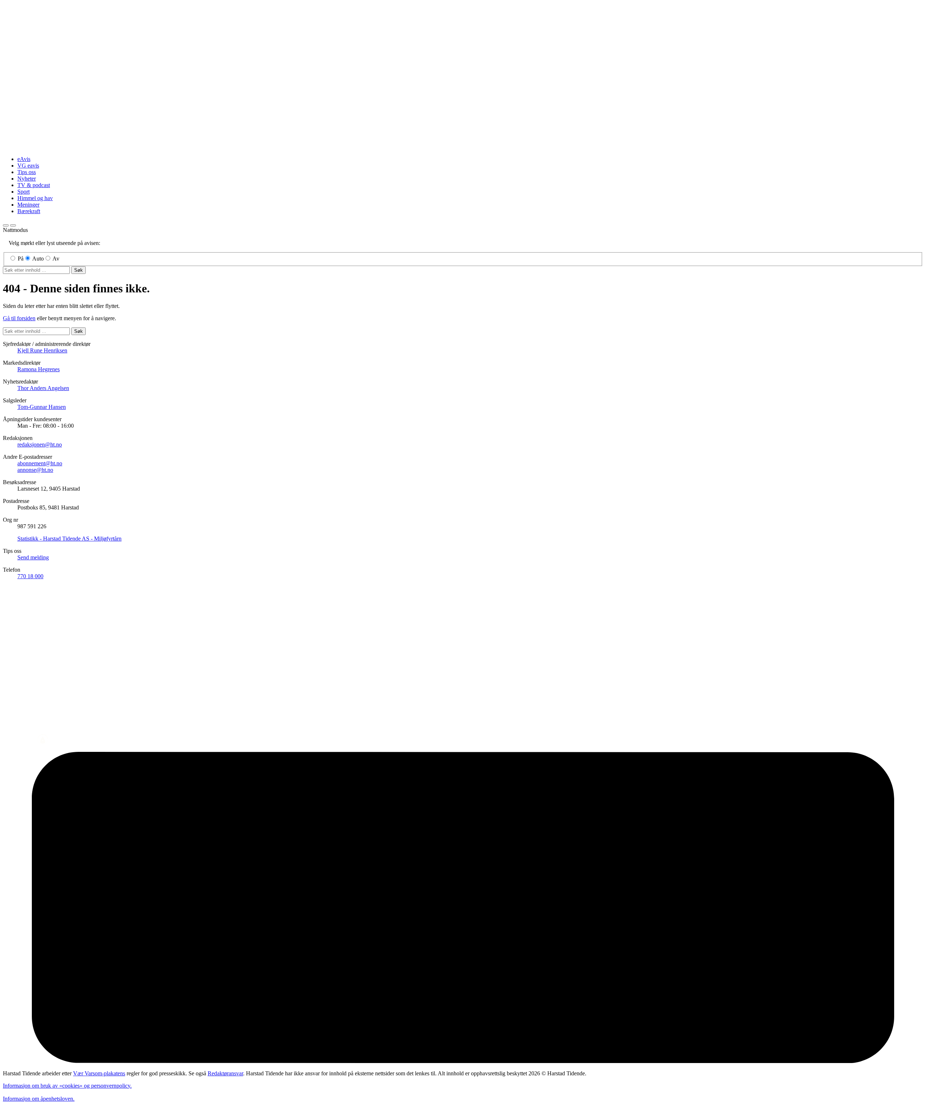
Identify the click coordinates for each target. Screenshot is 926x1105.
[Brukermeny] (6, 225)
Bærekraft (28, 211)
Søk (78, 270)
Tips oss (26, 172)
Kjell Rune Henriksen (42, 350)
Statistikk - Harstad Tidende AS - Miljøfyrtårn (69, 538)
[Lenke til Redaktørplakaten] (463, 740)
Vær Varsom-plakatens (99, 1073)
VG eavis (28, 165)
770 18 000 (30, 576)
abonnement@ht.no (39, 463)
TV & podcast (33, 185)
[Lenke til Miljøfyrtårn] (463, 908)
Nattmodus (15, 230)
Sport (23, 192)
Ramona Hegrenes (38, 369)
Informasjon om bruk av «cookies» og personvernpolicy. (67, 1086)
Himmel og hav (35, 198)
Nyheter (26, 178)
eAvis (23, 159)
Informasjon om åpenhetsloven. (39, 1099)
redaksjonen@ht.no (39, 444)
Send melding (33, 557)
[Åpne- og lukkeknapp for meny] (13, 225)
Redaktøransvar (225, 1073)
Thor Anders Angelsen (43, 388)
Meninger (28, 205)
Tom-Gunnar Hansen (41, 407)
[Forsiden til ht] (463, 147)
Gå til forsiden (19, 318)
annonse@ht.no (35, 470)
